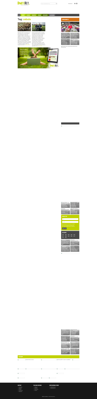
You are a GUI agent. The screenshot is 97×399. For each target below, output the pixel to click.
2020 (66, 236)
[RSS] (78, 3)
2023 (71, 234)
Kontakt (20, 389)
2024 (68, 234)
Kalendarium (70, 3)
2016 (63, 237)
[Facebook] (75, 3)
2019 (68, 236)
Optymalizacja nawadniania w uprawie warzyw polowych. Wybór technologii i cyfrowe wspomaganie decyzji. (65, 248)
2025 (66, 234)
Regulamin (20, 391)
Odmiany (23, 15)
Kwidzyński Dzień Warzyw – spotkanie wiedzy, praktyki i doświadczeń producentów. (74, 332)
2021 (63, 236)
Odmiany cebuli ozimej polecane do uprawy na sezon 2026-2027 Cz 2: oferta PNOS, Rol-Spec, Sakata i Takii (65, 35)
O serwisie (20, 387)
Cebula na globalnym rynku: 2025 (24, 28)
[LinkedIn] (76, 3)
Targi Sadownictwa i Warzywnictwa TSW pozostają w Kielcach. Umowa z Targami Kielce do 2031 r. (65, 351)
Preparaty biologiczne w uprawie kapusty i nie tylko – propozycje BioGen (65, 212)
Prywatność (21, 390)
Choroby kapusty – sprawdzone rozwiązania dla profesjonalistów (65, 205)
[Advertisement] (48, 10)
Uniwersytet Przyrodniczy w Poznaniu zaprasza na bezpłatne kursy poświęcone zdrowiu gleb (65, 242)
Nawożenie (34, 15)
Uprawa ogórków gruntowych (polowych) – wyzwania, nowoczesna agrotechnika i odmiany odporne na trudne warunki (74, 247)
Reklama (20, 388)
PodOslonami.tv (53, 388)
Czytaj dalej (27, 44)
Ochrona (28, 15)
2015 (66, 237)
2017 (74, 236)
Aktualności (45, 15)
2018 (71, 236)
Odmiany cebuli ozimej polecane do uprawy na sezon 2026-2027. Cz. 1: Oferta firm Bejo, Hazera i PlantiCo (74, 35)
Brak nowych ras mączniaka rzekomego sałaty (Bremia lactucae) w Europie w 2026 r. (74, 42)
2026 (63, 234)
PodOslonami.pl (52, 387)
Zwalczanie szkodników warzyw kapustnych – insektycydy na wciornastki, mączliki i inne (74, 204)
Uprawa (39, 15)
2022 (74, 234)
